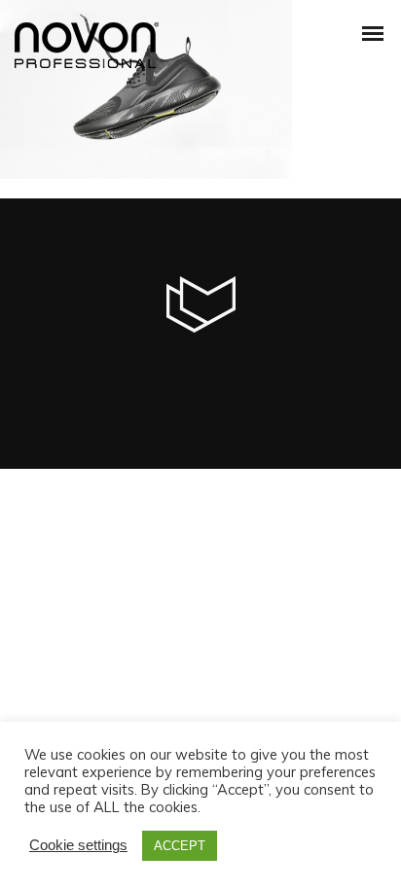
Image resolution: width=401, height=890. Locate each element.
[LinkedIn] (181, 371)
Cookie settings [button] (78, 845)
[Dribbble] (297, 371)
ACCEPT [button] (179, 845)
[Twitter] (142, 371)
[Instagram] (220, 371)
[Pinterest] (258, 371)
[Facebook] (103, 371)
